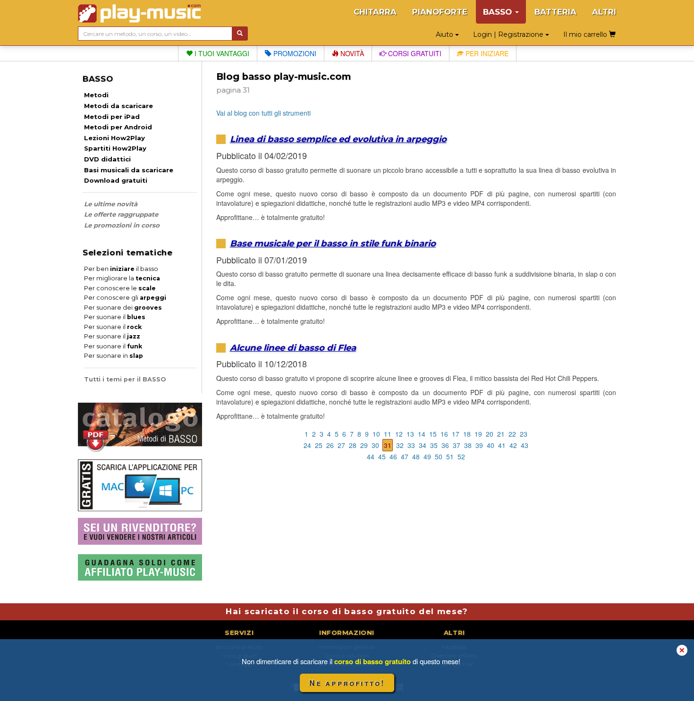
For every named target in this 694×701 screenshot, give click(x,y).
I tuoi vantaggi (221, 53)
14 (421, 434)
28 (352, 445)
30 (375, 445)
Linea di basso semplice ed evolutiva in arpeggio (338, 139)
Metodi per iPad (112, 116)
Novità (351, 53)
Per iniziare (486, 53)
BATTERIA (555, 12)
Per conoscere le (120, 288)
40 (490, 445)
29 (364, 445)
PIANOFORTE (439, 12)
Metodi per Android (118, 127)
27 (341, 445)
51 (450, 456)
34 (422, 445)
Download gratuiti (115, 180)
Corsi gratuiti (413, 53)
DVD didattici (107, 159)
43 (524, 445)
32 (400, 445)
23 (523, 434)
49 (427, 456)
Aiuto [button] (445, 34)
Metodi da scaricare (118, 106)
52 (461, 456)
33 (411, 445)
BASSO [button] (498, 12)
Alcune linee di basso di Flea (293, 347)
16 (444, 434)
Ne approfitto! (347, 682)
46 (393, 456)
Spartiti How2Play (115, 148)
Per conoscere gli (125, 297)
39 (479, 445)
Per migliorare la (122, 278)
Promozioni (293, 53)
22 (512, 434)
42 (513, 445)
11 (387, 434)
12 (399, 434)
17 (455, 434)
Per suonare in (113, 355)
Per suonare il (114, 317)
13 (410, 434)
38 (468, 445)
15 (433, 434)
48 (416, 456)
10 (376, 434)
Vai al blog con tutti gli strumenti (263, 113)
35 (434, 445)
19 (478, 434)
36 (445, 445)
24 (307, 445)
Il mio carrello (586, 34)
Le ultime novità (110, 204)
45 (382, 456)
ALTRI (604, 12)
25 (318, 445)
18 (467, 434)
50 (438, 456)
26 (330, 445)
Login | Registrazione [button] (509, 34)
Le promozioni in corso (122, 225)
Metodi (96, 95)
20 (489, 434)
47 (404, 456)
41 (502, 445)
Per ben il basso (121, 268)
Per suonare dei (123, 307)
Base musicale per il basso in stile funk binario (333, 243)
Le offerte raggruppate (121, 214)
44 (370, 456)
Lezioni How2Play (114, 138)
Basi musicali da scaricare (128, 170)
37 (456, 445)
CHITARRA (375, 12)
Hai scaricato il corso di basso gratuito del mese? (347, 611)
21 (501, 434)
